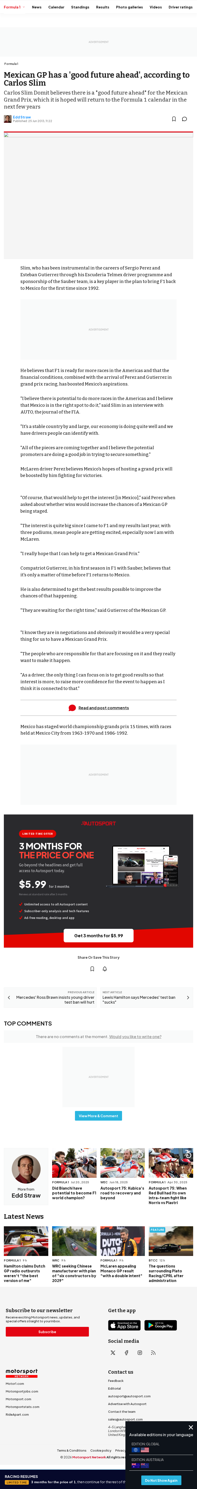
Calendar (56, 7)
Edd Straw (22, 117)
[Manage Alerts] (105, 969)
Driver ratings (181, 7)
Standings (80, 7)
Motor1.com (15, 1384)
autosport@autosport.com (129, 1396)
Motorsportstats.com (22, 1407)
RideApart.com (17, 1414)
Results (102, 7)
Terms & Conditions (71, 1450)
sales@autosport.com (125, 1419)
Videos (156, 7)
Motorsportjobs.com (22, 1391)
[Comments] (186, 119)
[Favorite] (174, 119)
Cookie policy (100, 1450)
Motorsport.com (18, 1399)
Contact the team (121, 1411)
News (37, 7)
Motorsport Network (89, 1457)
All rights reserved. (121, 1457)
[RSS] (153, 1353)
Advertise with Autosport (127, 1404)
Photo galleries (129, 7)
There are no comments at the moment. (98, 1036)
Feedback (115, 1381)
